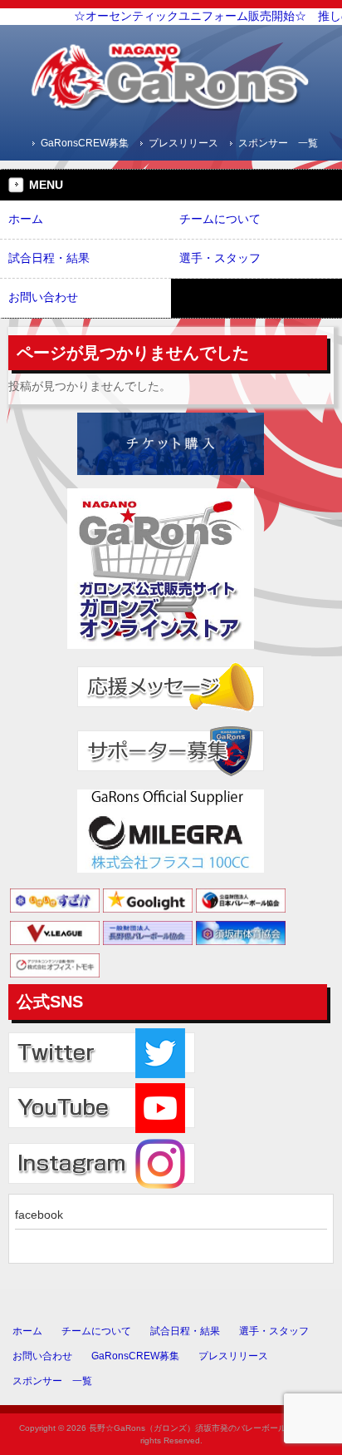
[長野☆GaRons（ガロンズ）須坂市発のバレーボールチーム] (171, 104)
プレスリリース (183, 143)
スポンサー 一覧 (278, 143)
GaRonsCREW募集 (85, 143)
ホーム (27, 1331)
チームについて (96, 1331)
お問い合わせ (42, 1356)
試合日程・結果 (185, 1331)
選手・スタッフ (274, 1331)
